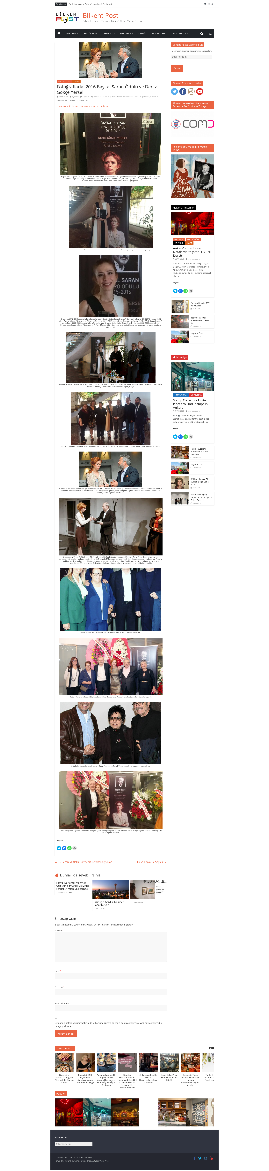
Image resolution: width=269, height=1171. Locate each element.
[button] (213, 1048)
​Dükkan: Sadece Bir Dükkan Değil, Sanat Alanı (200, 482)
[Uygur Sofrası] (180, 332)
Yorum (59, 930)
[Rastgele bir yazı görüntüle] (210, 33)
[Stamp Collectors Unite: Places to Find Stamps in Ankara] (192, 363)
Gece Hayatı (179, 239)
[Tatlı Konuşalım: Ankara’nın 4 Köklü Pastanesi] (180, 447)
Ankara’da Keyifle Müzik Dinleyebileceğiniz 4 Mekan (148, 1079)
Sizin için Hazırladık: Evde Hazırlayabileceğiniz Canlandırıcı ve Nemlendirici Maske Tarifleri (127, 1081)
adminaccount (194, 259)
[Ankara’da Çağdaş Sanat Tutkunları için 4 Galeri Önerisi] (180, 493)
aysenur (75, 97)
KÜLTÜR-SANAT (91, 33)
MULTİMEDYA (179, 33)
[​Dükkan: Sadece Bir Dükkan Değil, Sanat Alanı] (180, 477)
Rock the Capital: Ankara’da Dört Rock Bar (200, 320)
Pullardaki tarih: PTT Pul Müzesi (200, 304)
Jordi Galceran (70, 100)
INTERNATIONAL (160, 33)
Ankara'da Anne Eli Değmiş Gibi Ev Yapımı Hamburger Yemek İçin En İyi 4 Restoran (106, 1080)
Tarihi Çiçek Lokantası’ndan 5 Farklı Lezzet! (211, 1077)
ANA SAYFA (71, 33)
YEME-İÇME (109, 33)
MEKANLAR (125, 33)
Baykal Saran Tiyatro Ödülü (122, 97)
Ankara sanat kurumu (102, 97)
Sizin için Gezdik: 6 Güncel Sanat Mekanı (109, 903)
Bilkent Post (100, 15)
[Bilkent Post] (59, 33)
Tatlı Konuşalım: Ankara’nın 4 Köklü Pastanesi (199, 451)
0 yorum (86, 97)
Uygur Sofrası (197, 333)
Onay (177, 68)
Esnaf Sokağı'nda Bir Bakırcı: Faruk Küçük (169, 1077)
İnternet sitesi (62, 1003)
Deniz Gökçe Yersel (141, 97)
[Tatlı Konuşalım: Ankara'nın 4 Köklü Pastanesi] (172, 1113)
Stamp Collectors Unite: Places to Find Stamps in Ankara (95, 4)
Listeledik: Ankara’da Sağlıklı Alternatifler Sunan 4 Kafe (64, 1079)
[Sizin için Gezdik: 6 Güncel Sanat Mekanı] (110, 881)
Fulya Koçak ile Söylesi (152, 862)
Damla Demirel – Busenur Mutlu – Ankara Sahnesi (83, 106)
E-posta (59, 987)
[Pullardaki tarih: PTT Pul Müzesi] (180, 301)
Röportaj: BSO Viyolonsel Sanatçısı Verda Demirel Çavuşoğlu (85, 1079)
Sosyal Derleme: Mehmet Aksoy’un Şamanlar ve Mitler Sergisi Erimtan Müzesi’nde (72, 885)
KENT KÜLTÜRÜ (64, 82)
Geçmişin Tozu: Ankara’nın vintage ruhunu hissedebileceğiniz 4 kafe (190, 1080)
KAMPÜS (142, 33)
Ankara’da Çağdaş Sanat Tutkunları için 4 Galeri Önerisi (201, 497)
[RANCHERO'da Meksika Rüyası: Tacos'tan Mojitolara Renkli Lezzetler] (125, 1113)
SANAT (76, 82)
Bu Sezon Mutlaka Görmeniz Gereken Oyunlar (83, 862)
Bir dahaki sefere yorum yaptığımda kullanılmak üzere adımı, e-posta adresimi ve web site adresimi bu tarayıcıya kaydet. (108, 1024)
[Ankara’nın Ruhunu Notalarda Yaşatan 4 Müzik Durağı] (192, 213)
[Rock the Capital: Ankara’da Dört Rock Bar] (180, 316)
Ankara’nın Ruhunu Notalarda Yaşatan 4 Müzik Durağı (192, 252)
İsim (58, 971)
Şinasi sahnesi (82, 100)
